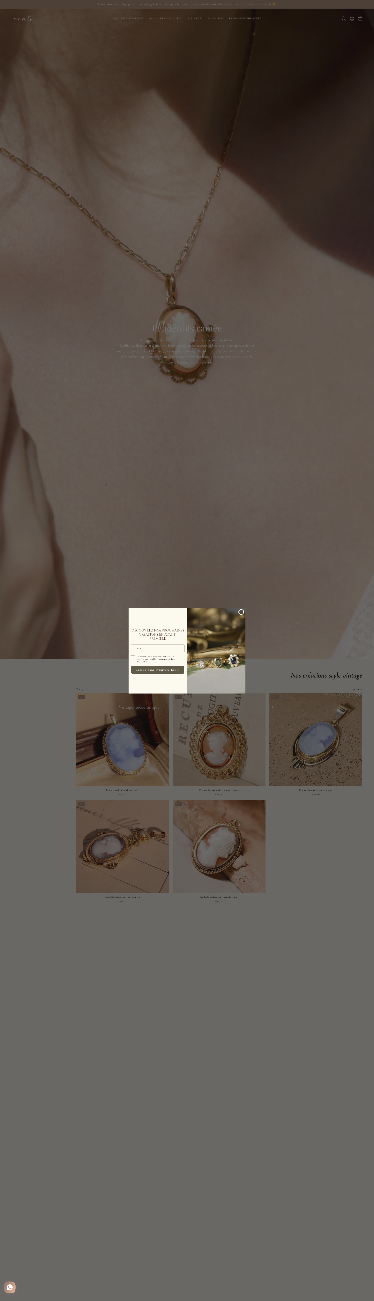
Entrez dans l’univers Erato (158, 669)
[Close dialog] (241, 612)
